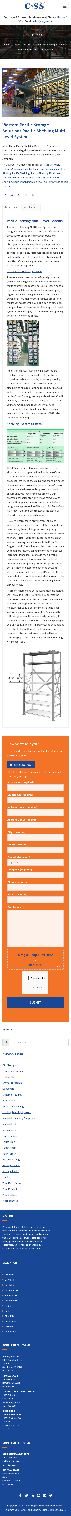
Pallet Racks (9, 1147)
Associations (11, 1321)
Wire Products (10, 1189)
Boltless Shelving (49, 164)
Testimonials (11, 1295)
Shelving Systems (12, 177)
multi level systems (40, 177)
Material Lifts (9, 1124)
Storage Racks (10, 1171)
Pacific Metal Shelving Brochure (24, 271)
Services (9, 1279)
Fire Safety (8, 1100)
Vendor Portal (11, 1300)
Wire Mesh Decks (11, 1183)
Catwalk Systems (12, 169)
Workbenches (10, 1200)
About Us (9, 1316)
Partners (9, 1326)
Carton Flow (9, 1077)
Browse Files (35, 964)
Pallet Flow (8, 1141)
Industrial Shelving (33, 169)
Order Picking (10, 1135)
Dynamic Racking (12, 1094)
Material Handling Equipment (19, 1118)
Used (5, 1177)
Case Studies (11, 1290)
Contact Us (10, 1331)
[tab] (11, 207)
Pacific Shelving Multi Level (46, 173)
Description (11, 207)
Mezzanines (52, 169)
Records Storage (11, 1159)
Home (8, 1305)
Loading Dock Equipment (16, 1112)
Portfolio (9, 1284)
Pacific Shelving (21, 173)
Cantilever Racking (13, 1071)
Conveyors (8, 1088)
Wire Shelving (10, 1194)
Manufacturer (31, 207)
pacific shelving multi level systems (33, 181)
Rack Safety (9, 1153)
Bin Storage (9, 1065)
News (7, 1311)
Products (9, 1274)
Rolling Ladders (11, 1165)
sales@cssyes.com (43, 21)
